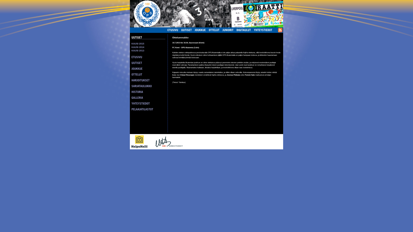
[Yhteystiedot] (263, 30)
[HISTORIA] (137, 91)
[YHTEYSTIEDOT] (140, 103)
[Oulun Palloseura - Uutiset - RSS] (280, 32)
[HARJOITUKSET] (140, 80)
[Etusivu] (172, 30)
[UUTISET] (136, 62)
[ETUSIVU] (136, 57)
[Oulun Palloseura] (145, 13)
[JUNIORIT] (228, 30)
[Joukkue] (200, 30)
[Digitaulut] (244, 30)
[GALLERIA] (137, 97)
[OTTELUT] (136, 74)
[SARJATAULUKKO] (141, 86)
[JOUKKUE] (137, 68)
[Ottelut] (214, 30)
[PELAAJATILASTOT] (142, 109)
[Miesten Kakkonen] (272, 3)
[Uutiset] (186, 30)
